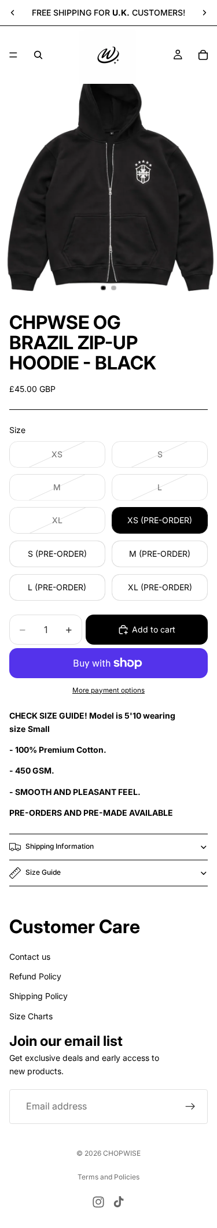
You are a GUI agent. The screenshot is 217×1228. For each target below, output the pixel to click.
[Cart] (203, 55)
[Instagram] (98, 1202)
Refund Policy (35, 976)
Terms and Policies (108, 1176)
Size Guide (43, 872)
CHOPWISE (122, 1153)
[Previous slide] (12, 12)
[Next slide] (204, 12)
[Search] (38, 55)
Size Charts (31, 1015)
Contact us (29, 956)
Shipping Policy (38, 996)
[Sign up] (190, 1106)
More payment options (108, 690)
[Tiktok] (119, 1202)
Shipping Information (59, 846)
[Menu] (13, 55)
